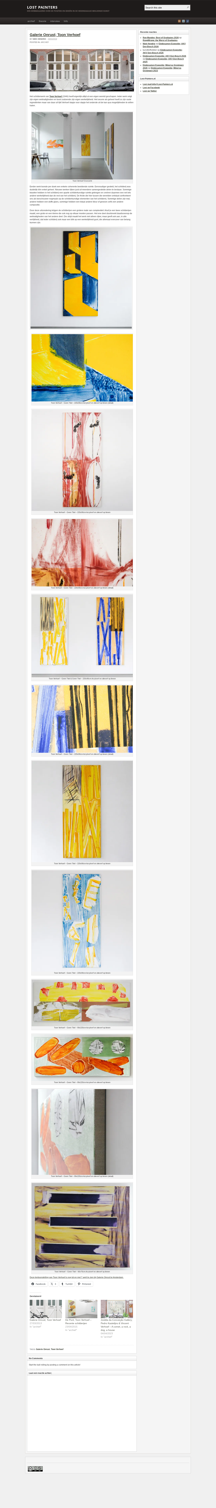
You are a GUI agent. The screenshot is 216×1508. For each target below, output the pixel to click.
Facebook (187, 21)
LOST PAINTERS (42, 7)
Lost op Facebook (151, 87)
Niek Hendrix (39, 39)
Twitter (183, 21)
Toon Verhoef (57, 1349)
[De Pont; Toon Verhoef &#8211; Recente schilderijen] (81, 1309)
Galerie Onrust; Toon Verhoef (55, 35)
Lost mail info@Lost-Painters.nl (158, 84)
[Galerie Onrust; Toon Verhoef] (46, 1309)
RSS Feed (179, 21)
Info (66, 21)
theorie (42, 21)
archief (31, 21)
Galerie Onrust (43, 1349)
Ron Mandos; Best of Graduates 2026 (161, 37)
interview (55, 21)
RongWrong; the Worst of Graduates (160, 40)
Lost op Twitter (150, 91)
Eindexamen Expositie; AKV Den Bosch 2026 (164, 56)
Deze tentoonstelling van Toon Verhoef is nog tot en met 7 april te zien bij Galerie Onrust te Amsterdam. (77, 1277)
